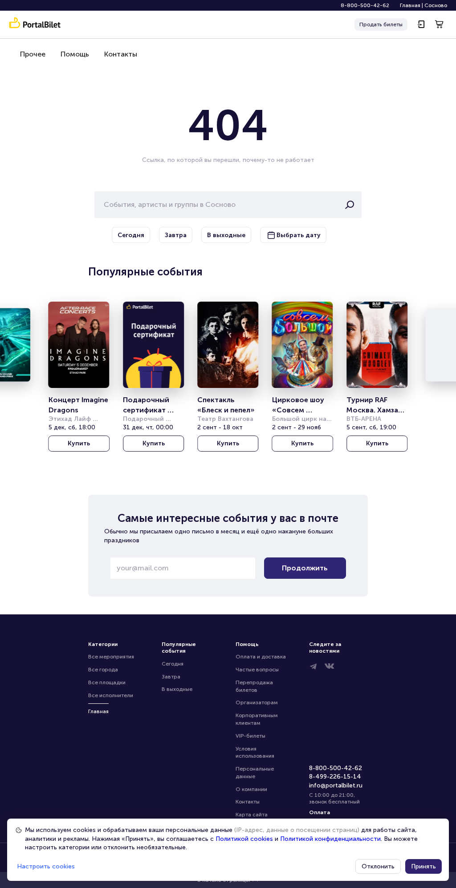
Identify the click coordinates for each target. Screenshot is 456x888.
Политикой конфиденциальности (330, 839)
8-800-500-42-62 (365, 5)
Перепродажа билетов (255, 686)
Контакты (120, 54)
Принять (423, 866)
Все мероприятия (111, 657)
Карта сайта (252, 814)
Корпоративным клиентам (257, 719)
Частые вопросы (257, 669)
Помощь (75, 54)
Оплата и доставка (261, 657)
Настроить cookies (46, 866)
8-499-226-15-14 (335, 776)
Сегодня (172, 664)
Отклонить (378, 866)
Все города (103, 669)
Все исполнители (110, 695)
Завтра (171, 677)
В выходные (177, 689)
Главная (410, 5)
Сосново (435, 5)
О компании (251, 789)
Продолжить (305, 568)
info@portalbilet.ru (335, 785)
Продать (381, 24)
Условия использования (255, 752)
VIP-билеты (250, 736)
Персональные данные (255, 772)
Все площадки (107, 682)
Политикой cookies (244, 839)
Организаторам (257, 702)
